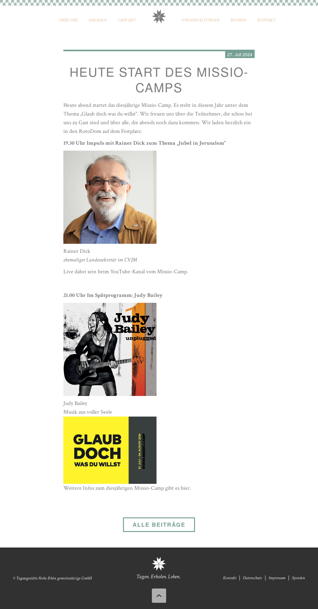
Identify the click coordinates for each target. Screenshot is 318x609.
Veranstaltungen (200, 20)
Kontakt (266, 20)
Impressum (277, 577)
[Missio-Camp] (110, 449)
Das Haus (98, 20)
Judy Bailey (75, 403)
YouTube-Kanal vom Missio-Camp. (149, 271)
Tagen (142, 576)
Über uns (68, 20)
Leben (173, 576)
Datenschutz (252, 577)
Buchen (238, 20)
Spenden (298, 577)
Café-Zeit (127, 20)
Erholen (158, 576)
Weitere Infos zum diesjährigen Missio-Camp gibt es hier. (127, 488)
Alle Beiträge (159, 524)
